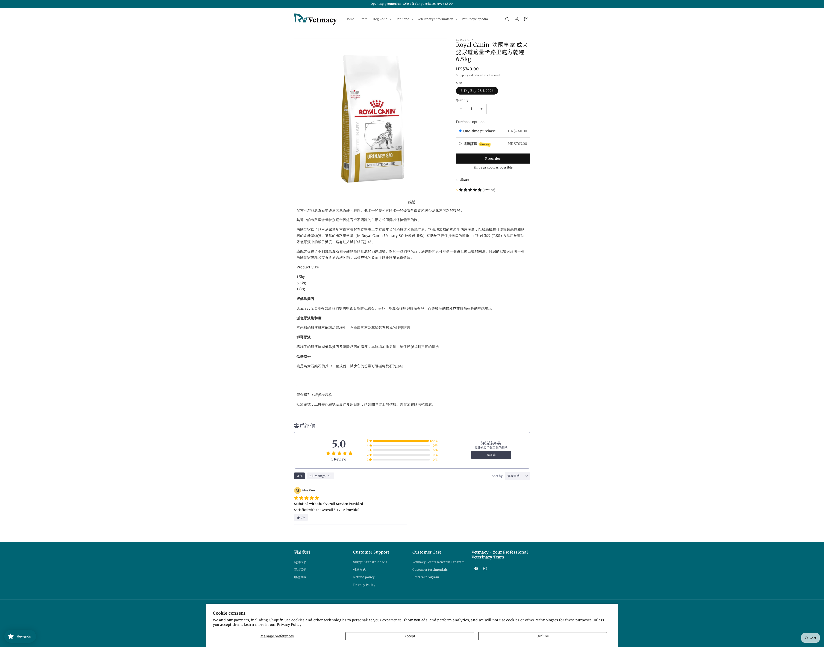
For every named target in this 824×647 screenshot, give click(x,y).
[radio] (460, 131)
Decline (542, 636)
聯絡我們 (300, 570)
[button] (381, 19)
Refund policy (364, 577)
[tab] (412, 202)
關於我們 (300, 562)
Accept (409, 636)
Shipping (462, 75)
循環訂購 (476, 143)
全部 (299, 476)
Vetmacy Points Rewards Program (438, 562)
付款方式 (359, 570)
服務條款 (300, 577)
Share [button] (464, 180)
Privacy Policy (289, 624)
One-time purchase (479, 131)
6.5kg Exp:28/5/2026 (477, 91)
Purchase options (470, 122)
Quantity (462, 100)
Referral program (425, 577)
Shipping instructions (370, 562)
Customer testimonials (430, 570)
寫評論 (491, 455)
